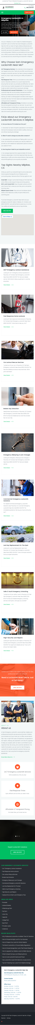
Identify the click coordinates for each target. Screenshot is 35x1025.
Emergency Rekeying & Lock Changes (12, 880)
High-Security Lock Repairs (9, 892)
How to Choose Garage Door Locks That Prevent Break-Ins (17, 948)
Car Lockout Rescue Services (9, 874)
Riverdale (4, 902)
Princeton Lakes (6, 926)
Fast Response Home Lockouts (10, 871)
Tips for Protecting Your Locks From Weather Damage (16, 963)
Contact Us (17, 3)
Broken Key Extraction (8, 877)
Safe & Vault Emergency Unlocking (11, 889)
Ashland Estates (6, 905)
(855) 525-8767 (30, 7)
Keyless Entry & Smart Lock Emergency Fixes (14, 895)
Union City (5, 914)
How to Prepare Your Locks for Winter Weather (14, 942)
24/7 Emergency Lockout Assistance (11, 868)
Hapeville (4, 917)
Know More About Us (6, 757)
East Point (5, 923)
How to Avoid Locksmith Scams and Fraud (13, 957)
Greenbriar (5, 929)
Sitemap (8, 1018)
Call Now (4, 32)
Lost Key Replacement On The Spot (11, 886)
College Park (5, 920)
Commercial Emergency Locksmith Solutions (14, 883)
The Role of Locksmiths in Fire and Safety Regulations (16, 945)
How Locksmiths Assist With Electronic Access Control (16, 960)
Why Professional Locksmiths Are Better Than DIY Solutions (18, 936)
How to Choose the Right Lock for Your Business (15, 939)
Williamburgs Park (7, 908)
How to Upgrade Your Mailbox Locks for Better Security (16, 951)
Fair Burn (4, 911)
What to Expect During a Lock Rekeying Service (14, 954)
